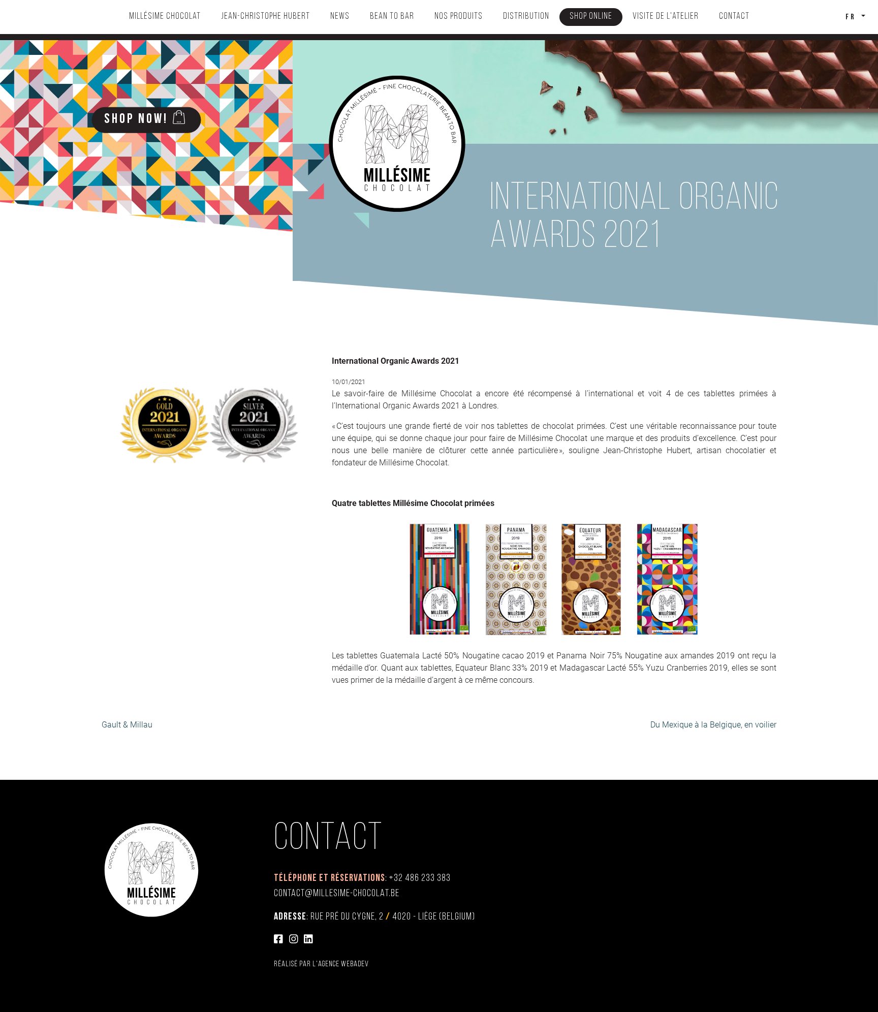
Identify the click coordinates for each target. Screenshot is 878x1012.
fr (852, 17)
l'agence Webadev (340, 964)
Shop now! (136, 119)
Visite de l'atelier (666, 16)
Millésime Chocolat (165, 16)
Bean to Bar (392, 16)
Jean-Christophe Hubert (265, 16)
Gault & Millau (127, 725)
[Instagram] (293, 940)
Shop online (591, 16)
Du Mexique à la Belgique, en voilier (713, 725)
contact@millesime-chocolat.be (336, 894)
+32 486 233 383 (420, 878)
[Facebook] (278, 940)
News (340, 16)
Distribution (526, 16)
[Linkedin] (308, 940)
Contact (734, 16)
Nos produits (458, 16)
